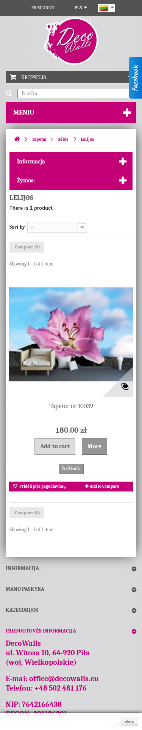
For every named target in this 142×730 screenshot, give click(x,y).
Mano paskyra (25, 589)
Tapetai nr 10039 (71, 406)
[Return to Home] (17, 139)
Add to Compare (104, 486)
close (129, 722)
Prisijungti (43, 7)
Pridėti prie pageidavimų (42, 486)
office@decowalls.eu (64, 678)
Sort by (17, 227)
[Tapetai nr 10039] (71, 334)
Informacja (31, 161)
